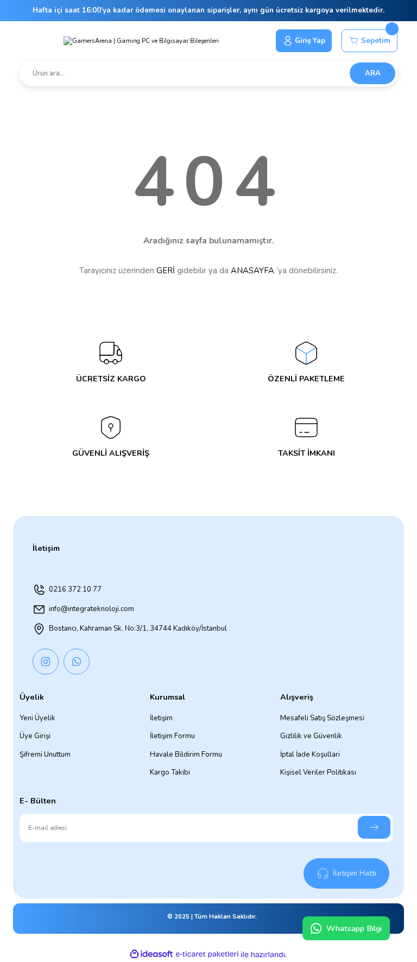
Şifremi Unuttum (45, 754)
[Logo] (141, 41)
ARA (373, 73)
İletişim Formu (172, 736)
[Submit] (374, 827)
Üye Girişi (35, 736)
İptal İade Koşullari (310, 754)
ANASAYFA (252, 270)
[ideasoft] (151, 954)
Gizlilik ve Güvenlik (311, 736)
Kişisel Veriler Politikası (318, 772)
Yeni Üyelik (37, 718)
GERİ (165, 270)
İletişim (161, 718)
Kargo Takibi (170, 772)
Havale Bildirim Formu (186, 754)
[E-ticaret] (207, 954)
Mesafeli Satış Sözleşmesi (322, 718)
